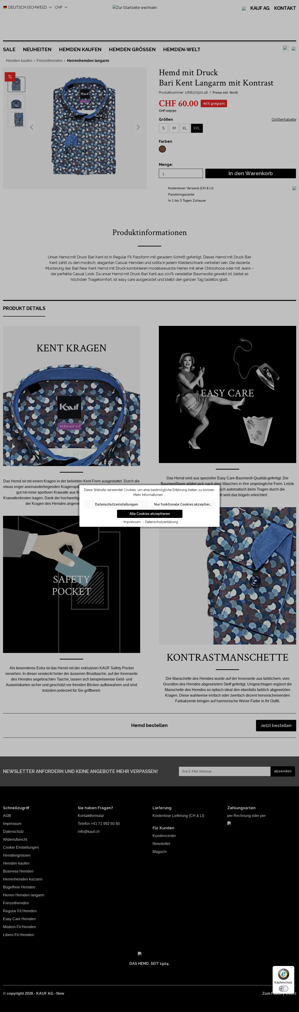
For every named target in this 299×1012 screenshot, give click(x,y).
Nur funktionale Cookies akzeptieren (184, 504)
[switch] (283, 988)
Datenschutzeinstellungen (116, 504)
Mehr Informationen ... (149, 495)
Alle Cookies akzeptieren (150, 514)
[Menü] (291, 969)
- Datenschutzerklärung (160, 522)
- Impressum (131, 522)
